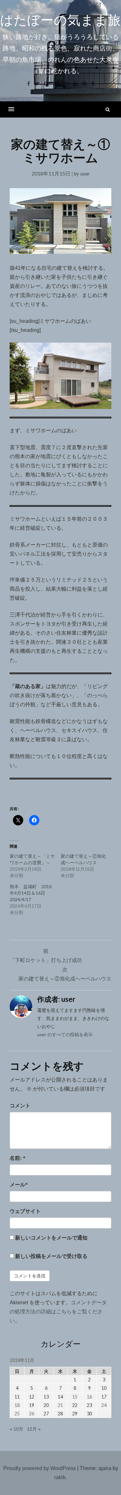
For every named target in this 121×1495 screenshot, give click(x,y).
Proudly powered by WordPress (39, 1468)
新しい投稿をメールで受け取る (51, 1256)
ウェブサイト (25, 1211)
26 (31, 1413)
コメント (20, 1105)
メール (19, 1184)
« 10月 (16, 1429)
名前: (17, 1158)
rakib (60, 1477)
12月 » (34, 1429)
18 (17, 1405)
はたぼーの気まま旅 (60, 20)
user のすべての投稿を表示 (65, 1034)
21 (60, 1405)
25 (17, 1413)
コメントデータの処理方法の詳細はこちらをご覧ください (58, 1311)
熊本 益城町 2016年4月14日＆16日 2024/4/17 (31, 893)
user (85, 173)
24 (103, 1405)
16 (89, 1396)
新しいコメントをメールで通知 (51, 1237)
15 (74, 1396)
